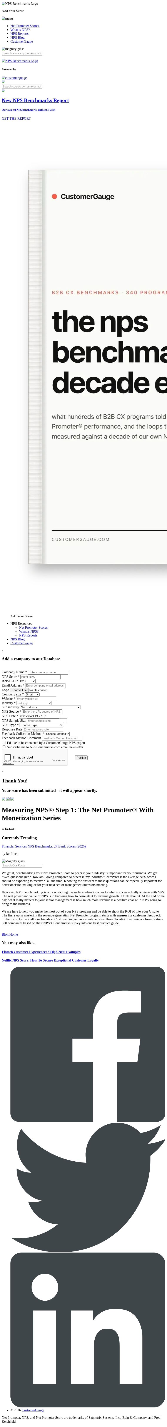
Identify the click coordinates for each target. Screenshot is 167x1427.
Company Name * (14, 672)
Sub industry (10, 707)
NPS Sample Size (14, 720)
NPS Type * (10, 725)
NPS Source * (11, 711)
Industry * (9, 703)
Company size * (13, 694)
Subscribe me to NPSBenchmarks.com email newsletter (45, 747)
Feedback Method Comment (21, 738)
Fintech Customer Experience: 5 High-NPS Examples (41, 952)
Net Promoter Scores (24, 26)
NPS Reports (19, 33)
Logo (5, 690)
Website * (8, 698)
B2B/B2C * (10, 681)
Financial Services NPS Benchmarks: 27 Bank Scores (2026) (44, 846)
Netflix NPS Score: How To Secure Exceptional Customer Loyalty (50, 960)
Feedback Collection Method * (23, 733)
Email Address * (13, 685)
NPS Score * (11, 676)
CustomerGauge (21, 41)
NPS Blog (17, 37)
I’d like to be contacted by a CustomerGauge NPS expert (46, 743)
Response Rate (12, 729)
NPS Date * (10, 716)
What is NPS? (20, 30)
